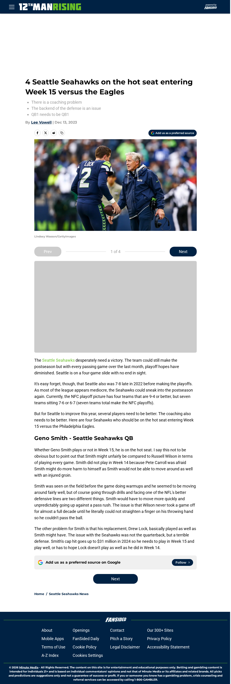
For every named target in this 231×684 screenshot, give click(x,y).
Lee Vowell (41, 122)
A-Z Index (50, 655)
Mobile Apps (53, 638)
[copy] (62, 133)
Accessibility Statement (168, 647)
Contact (117, 630)
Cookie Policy (85, 647)
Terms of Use (53, 647)
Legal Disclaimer (125, 647)
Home (39, 594)
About (47, 630)
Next (183, 251)
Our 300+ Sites (160, 630)
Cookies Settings (88, 655)
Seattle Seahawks (58, 360)
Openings (81, 630)
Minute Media (28, 667)
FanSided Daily (86, 638)
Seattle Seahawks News (68, 594)
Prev (48, 251)
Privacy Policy (159, 638)
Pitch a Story (121, 638)
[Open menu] (11, 7)
